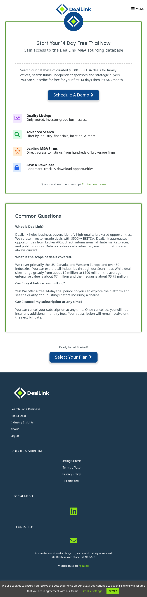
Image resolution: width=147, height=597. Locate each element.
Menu (140, 9)
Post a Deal (18, 416)
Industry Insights (22, 422)
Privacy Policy (71, 474)
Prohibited (71, 481)
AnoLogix (84, 565)
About (15, 429)
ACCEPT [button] (113, 591)
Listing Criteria (71, 461)
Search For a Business (25, 409)
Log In (15, 436)
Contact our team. (94, 184)
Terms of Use (71, 467)
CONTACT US (25, 527)
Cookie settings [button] (92, 591)
